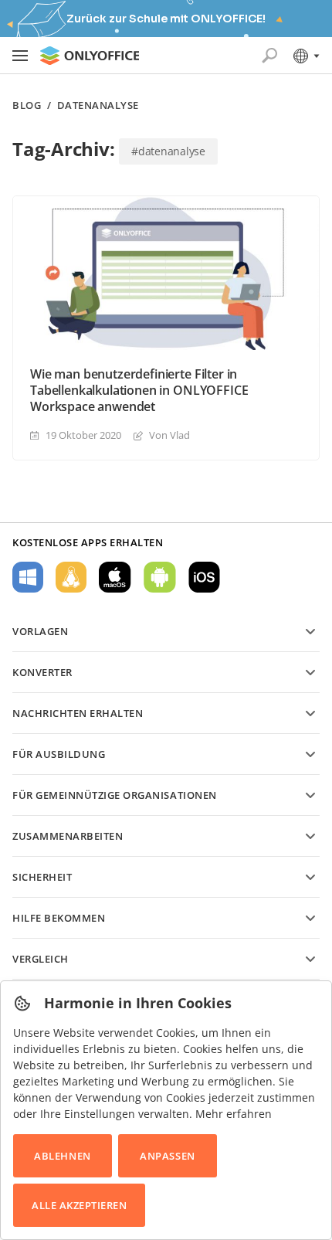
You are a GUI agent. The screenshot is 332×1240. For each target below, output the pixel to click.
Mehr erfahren (233, 1113)
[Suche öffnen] (269, 55)
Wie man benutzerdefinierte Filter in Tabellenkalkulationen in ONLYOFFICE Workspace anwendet (139, 390)
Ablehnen (62, 1156)
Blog (26, 105)
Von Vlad (169, 435)
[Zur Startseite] (89, 55)
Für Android (160, 577)
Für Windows (27, 577)
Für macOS (115, 577)
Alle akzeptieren (79, 1205)
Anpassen (167, 1156)
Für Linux (71, 577)
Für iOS (204, 577)
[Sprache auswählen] (305, 55)
